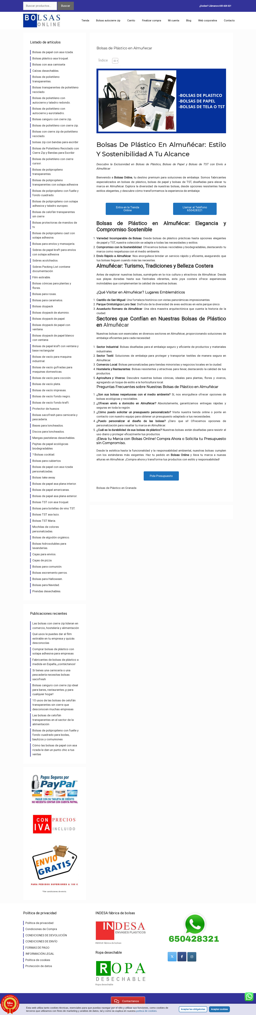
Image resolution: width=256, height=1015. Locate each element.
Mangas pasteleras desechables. (53, 438)
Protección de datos (38, 966)
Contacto (229, 20)
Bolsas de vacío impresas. (49, 390)
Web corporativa (207, 20)
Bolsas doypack (42, 306)
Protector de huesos (45, 408)
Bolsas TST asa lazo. (46, 514)
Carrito (131, 20)
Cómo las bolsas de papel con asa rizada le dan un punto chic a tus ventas (54, 750)
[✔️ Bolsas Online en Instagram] (191, 956)
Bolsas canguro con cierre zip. (52, 119)
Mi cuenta (173, 20)
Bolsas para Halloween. (47, 579)
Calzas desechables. (45, 70)
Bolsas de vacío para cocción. (51, 378)
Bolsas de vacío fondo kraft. (50, 402)
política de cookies (146, 1010)
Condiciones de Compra (41, 929)
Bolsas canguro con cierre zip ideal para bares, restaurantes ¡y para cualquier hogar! (55, 690)
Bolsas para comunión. (47, 566)
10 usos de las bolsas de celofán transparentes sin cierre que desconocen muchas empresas (54, 705)
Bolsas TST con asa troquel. (50, 502)
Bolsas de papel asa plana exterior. (54, 496)
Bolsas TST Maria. (44, 520)
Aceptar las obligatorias (193, 1009)
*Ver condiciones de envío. (54, 891)
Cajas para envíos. (44, 554)
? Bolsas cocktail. (43, 454)
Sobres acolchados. (45, 260)
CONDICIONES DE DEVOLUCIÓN (46, 935)
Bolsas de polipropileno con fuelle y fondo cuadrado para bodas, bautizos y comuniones (55, 735)
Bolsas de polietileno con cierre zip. (55, 125)
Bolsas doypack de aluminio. (50, 312)
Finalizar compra (151, 20)
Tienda (85, 20)
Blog (188, 20)
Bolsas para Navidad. (46, 585)
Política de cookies (37, 960)
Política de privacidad (39, 923)
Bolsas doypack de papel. (48, 318)
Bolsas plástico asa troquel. (50, 58)
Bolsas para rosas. (44, 294)
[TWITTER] (172, 956)
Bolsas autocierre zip (108, 20)
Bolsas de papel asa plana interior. (54, 483)
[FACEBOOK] (181, 956)
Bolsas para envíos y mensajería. (53, 243)
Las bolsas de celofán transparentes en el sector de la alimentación (53, 720)
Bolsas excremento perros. (50, 572)
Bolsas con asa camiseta (48, 64)
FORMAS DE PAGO (37, 947)
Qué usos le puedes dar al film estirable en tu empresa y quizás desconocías (53, 638)
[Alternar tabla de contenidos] (113, 61)
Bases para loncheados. (48, 425)
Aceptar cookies (219, 1009)
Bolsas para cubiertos (46, 461)
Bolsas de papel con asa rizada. (52, 52)
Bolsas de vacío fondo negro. (51, 396)
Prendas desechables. (46, 591)
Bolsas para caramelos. (47, 300)
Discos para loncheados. (48, 431)
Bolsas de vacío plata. (46, 384)
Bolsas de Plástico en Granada (116, 488)
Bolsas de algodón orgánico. (51, 537)
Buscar (65, 5)
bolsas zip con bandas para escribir (55, 142)
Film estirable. (41, 277)
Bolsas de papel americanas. (51, 490)
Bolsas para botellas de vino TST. (53, 508)
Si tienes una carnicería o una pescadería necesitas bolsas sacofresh (51, 675)
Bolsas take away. (44, 477)
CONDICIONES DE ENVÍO (41, 941)
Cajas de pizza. (42, 560)
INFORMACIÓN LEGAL (39, 953)
